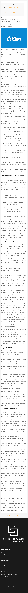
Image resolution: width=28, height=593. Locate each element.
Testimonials (4, 556)
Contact (3, 558)
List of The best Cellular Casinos (12, 7)
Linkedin (3, 563)
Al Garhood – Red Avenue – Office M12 (9, 574)
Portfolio (3, 554)
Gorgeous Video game (10, 12)
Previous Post (8, 515)
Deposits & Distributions (10, 10)
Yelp (2, 567)
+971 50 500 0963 (5, 576)
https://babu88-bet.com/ (15, 225)
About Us (3, 552)
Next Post (20, 515)
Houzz (2, 569)
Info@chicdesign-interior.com (7, 578)
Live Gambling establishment (11, 9)
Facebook (3, 565)
